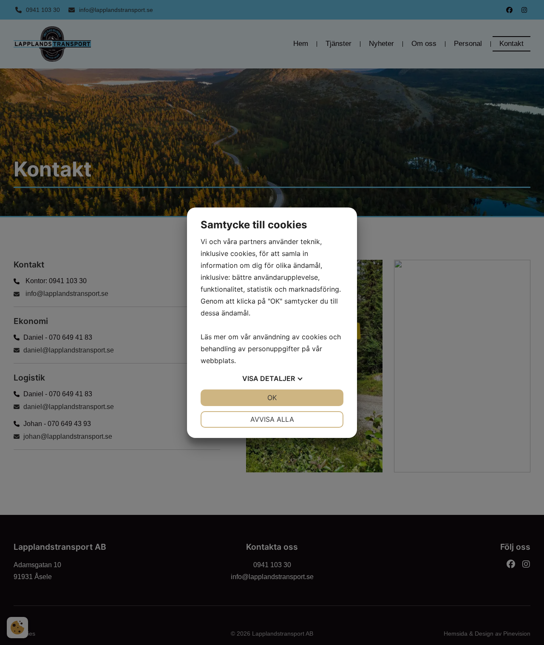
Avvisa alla (272, 419)
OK (272, 397)
